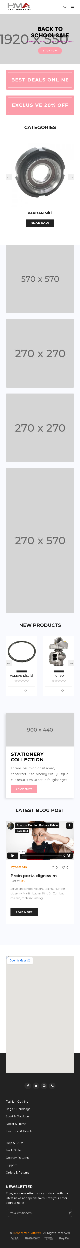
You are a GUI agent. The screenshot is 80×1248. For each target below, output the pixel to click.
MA (22, 880)
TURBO (58, 676)
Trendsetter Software (27, 1233)
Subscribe (70, 1213)
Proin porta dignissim (33, 875)
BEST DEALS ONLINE (40, 80)
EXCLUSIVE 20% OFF (40, 105)
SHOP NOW (40, 223)
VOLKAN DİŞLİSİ (21, 676)
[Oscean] (40, 279)
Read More (24, 912)
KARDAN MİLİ (40, 213)
